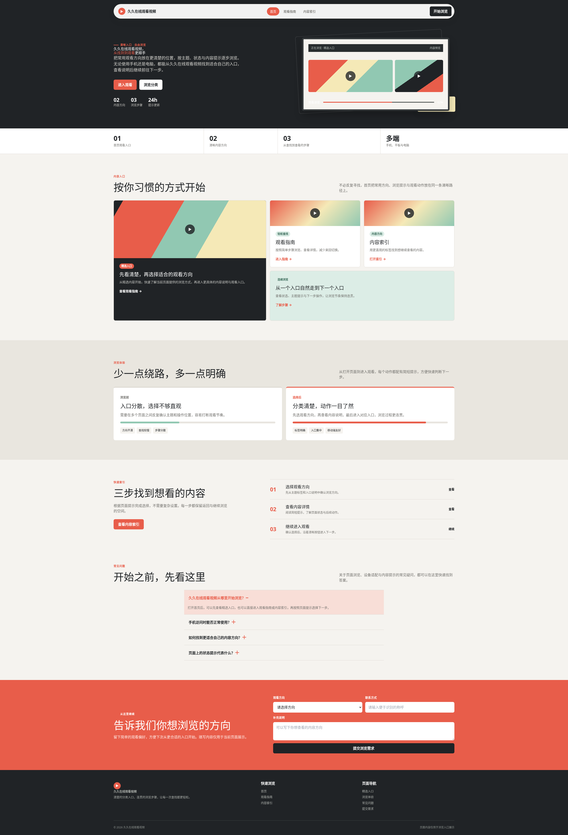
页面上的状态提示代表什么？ (212, 652)
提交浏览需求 (363, 748)
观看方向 (279, 697)
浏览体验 (368, 797)
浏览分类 (151, 84)
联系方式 (371, 697)
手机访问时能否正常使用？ (210, 622)
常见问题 (368, 803)
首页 (273, 11)
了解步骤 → (284, 305)
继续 (451, 529)
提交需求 (368, 809)
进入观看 (125, 84)
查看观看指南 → (130, 291)
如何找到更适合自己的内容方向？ (215, 637)
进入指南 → (284, 259)
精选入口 (368, 791)
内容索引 (309, 11)
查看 (451, 489)
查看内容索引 (128, 524)
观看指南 (290, 11)
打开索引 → (378, 259)
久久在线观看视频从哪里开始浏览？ (217, 597)
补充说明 (279, 717)
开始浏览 (441, 11)
